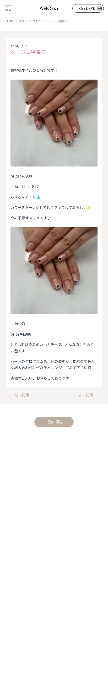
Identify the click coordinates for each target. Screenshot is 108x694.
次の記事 (86, 394)
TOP (9, 21)
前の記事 (22, 394)
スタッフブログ (29, 21)
